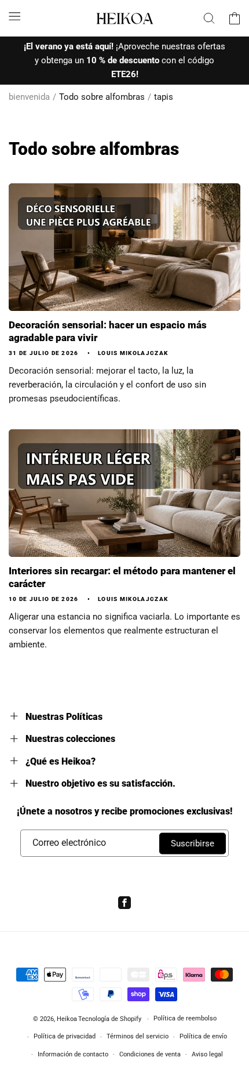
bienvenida (29, 97)
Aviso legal (207, 1054)
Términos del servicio (138, 1036)
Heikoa (67, 1019)
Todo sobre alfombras (102, 97)
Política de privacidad (65, 1036)
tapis (163, 97)
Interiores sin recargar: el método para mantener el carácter (122, 577)
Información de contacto (73, 1054)
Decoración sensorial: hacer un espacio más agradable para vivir (108, 331)
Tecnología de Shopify (109, 1019)
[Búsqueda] (209, 18)
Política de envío (203, 1036)
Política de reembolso (185, 1018)
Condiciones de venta (150, 1054)
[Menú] (14, 16)
